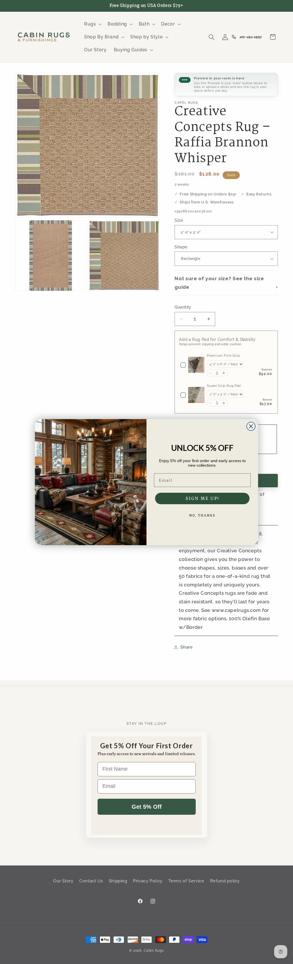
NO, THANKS (202, 515)
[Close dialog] (251, 426)
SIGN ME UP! (202, 498)
